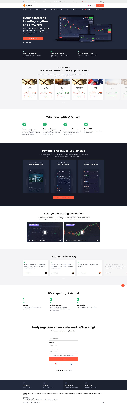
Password (51, 342)
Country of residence (54, 349)
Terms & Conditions (35, 402)
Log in (70, 370)
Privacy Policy (72, 355)
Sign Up (100, 5)
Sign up (30, 97)
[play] (45, 232)
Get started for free (33, 38)
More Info (84, 1)
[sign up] (123, 285)
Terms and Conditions (62, 355)
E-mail (50, 335)
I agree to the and (63, 355)
